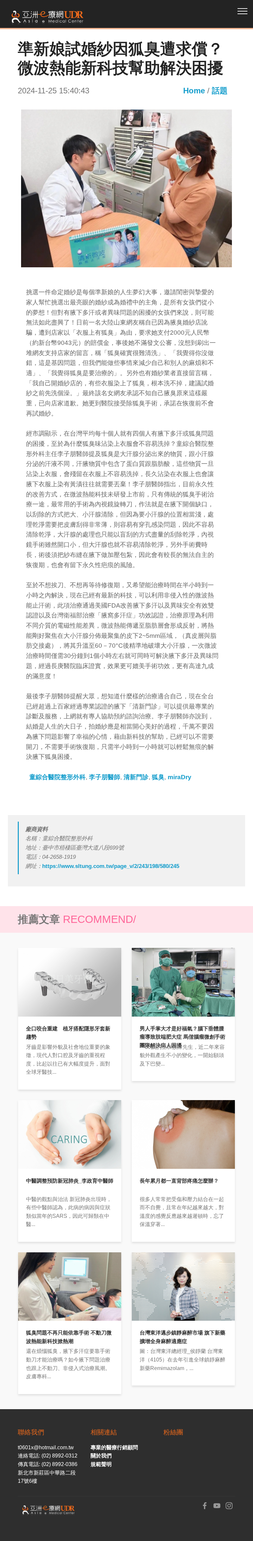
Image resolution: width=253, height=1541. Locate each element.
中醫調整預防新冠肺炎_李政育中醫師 (69, 1181)
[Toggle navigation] (243, 11)
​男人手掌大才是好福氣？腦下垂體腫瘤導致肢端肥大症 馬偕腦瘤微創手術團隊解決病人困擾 (182, 1037)
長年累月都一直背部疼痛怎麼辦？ (179, 1181)
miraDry (179, 777)
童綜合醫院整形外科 (57, 777)
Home (194, 90)
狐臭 (158, 777)
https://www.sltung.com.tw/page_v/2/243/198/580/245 (110, 866)
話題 (220, 90)
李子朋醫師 (104, 777)
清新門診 (136, 777)
